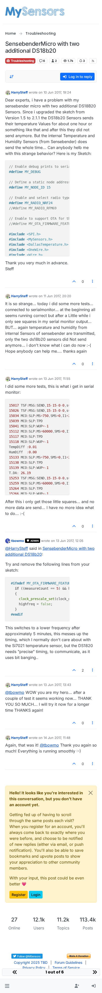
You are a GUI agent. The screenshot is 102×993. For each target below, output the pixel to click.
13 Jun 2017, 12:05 (69, 541)
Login (35, 895)
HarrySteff (19, 92)
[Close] (91, 793)
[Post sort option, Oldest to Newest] (11, 77)
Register (19, 895)
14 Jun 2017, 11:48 (57, 738)
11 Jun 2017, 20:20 (57, 296)
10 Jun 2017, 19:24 (57, 92)
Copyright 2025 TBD (31, 962)
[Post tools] (92, 281)
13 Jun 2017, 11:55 (57, 379)
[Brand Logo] (35, 12)
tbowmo (17, 541)
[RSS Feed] (93, 61)
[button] (7, 986)
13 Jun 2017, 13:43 (57, 685)
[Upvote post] (74, 281)
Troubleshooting (22, 61)
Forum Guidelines (68, 962)
